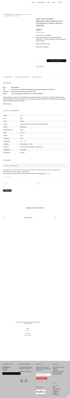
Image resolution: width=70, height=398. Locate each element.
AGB (53, 387)
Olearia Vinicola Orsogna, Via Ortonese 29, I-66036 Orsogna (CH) (34, 124)
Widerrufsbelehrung (56, 388)
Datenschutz (55, 390)
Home (32, 2)
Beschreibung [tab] (8, 77)
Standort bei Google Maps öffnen (11, 373)
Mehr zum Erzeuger (7, 103)
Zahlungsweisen (56, 391)
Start (5, 14)
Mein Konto (55, 393)
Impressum (55, 386)
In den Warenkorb (57, 60)
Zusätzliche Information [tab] (22, 77)
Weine (48, 2)
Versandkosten (48, 35)
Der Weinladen (41, 2)
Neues (54, 2)
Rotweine (8, 14)
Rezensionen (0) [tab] (37, 77)
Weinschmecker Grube (19, 2)
